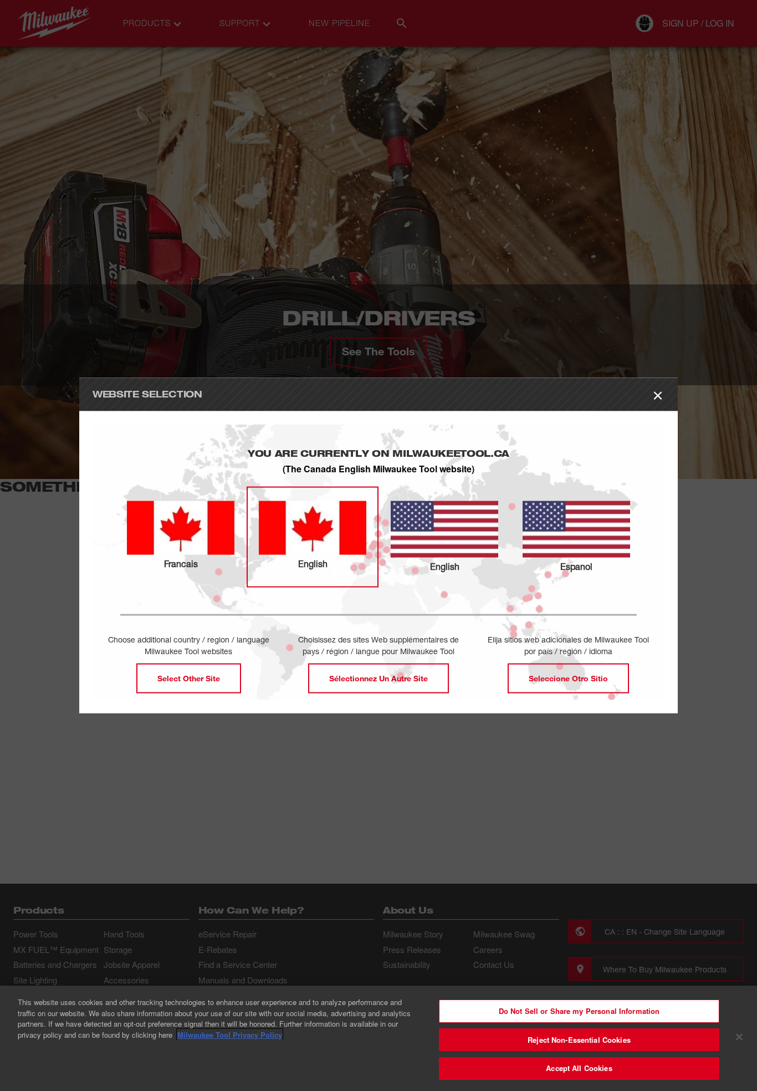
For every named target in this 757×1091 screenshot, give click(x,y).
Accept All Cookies (579, 1068)
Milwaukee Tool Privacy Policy (229, 1034)
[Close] (739, 1037)
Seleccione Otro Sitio (568, 677)
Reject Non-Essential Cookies (579, 1039)
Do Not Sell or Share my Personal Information (579, 1011)
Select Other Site (188, 677)
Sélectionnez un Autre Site (378, 677)
